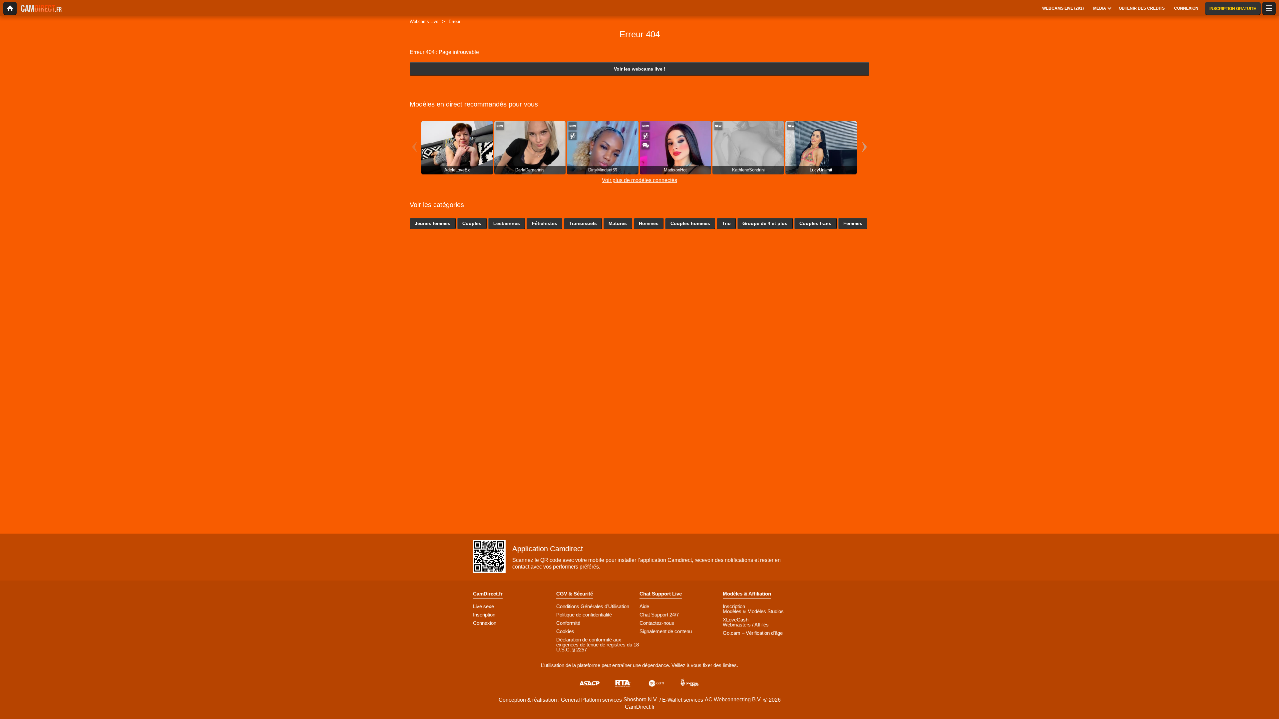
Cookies (565, 631)
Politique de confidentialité (584, 614)
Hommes (648, 223)
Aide (644, 606)
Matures (618, 223)
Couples (471, 223)
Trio (726, 223)
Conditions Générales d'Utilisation (592, 606)
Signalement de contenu (666, 631)
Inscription (484, 614)
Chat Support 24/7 (659, 614)
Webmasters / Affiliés (746, 624)
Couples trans (815, 223)
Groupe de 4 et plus (764, 223)
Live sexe (483, 606)
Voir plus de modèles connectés (639, 180)
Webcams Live (424, 21)
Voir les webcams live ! (639, 69)
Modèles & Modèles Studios (753, 611)
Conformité (568, 623)
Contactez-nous (657, 623)
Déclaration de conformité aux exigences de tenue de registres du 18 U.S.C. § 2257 (597, 644)
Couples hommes (690, 223)
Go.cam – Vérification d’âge (753, 633)
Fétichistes (544, 223)
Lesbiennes (506, 223)
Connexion (484, 623)
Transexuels (583, 223)
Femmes (852, 223)
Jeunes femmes (432, 223)
